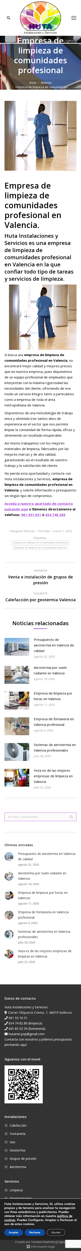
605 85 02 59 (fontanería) (27, 1028)
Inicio (32, 83)
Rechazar (34, 1232)
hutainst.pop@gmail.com (27, 1034)
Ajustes (56, 1232)
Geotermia (17, 1150)
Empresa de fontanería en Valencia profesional (54, 722)
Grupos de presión (23, 1158)
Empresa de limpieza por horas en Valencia (53, 696)
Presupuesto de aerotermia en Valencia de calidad (54, 645)
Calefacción (18, 1125)
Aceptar (13, 1232)
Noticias (46, 83)
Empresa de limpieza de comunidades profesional (40, 542)
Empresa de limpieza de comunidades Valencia (41, 547)
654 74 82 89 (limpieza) (25, 1023)
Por (44, 531)
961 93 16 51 (18, 1018)
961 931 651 (31, 514)
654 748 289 (55, 514)
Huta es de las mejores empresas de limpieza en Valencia (53, 776)
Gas (12, 1142)
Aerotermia (18, 1167)
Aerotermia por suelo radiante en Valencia (50, 670)
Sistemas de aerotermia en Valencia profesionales (55, 747)
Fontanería (17, 1134)
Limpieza (16, 1190)
